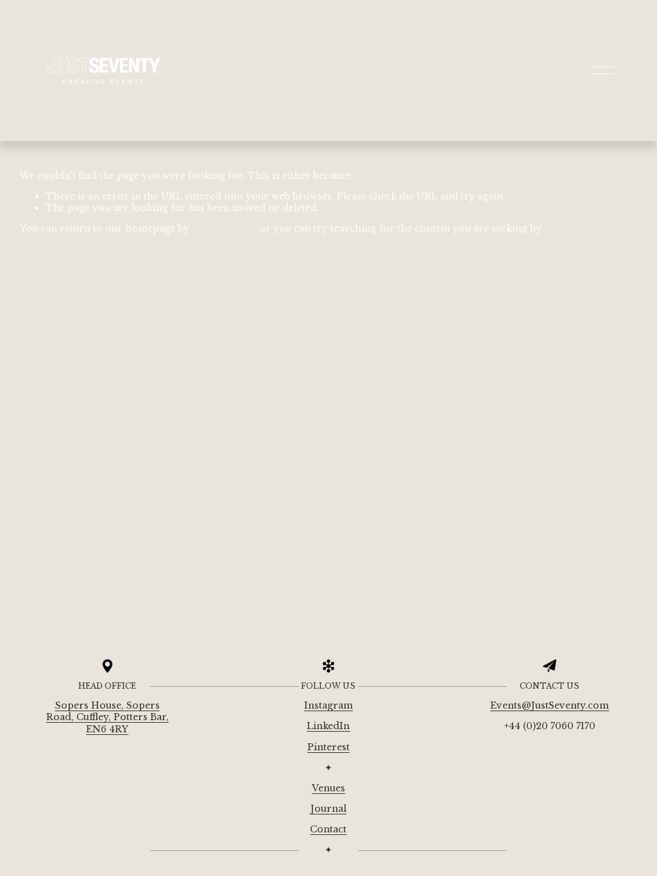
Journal (328, 808)
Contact (328, 829)
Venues (328, 788)
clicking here (223, 228)
